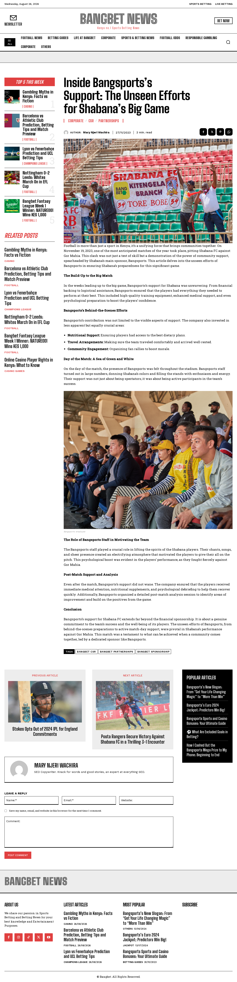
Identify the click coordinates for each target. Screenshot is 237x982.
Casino (28, 106)
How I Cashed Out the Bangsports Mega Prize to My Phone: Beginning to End (207, 750)
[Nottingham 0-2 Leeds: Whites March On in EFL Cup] (12, 177)
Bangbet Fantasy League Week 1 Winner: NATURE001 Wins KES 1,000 (38, 208)
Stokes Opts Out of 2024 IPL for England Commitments (45, 731)
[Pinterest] (220, 132)
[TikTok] (28, 937)
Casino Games (14, 371)
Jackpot (128, 945)
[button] (228, 42)
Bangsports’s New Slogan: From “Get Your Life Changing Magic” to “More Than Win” (206, 692)
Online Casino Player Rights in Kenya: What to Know (28, 362)
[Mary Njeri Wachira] (67, 132)
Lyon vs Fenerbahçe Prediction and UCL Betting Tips (38, 153)
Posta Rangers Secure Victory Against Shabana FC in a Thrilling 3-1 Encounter (133, 739)
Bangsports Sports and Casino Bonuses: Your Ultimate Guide (145, 954)
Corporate (76, 121)
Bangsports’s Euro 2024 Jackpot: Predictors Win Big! (144, 937)
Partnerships (109, 121)
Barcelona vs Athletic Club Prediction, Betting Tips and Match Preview (38, 124)
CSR (91, 121)
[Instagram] (18, 937)
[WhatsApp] (229, 132)
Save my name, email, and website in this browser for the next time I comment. (55, 810)
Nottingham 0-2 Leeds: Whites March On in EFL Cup (36, 179)
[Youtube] (49, 937)
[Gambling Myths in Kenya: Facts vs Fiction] (12, 96)
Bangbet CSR (86, 651)
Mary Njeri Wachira (96, 132)
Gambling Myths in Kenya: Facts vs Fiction (38, 96)
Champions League (35, 163)
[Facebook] (203, 132)
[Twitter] (212, 132)
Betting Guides (133, 962)
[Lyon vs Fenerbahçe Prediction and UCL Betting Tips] (12, 153)
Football (29, 139)
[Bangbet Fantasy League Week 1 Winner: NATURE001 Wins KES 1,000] (12, 206)
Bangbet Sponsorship (153, 651)
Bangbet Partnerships (116, 651)
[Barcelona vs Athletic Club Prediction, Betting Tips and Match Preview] (12, 120)
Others (128, 928)
